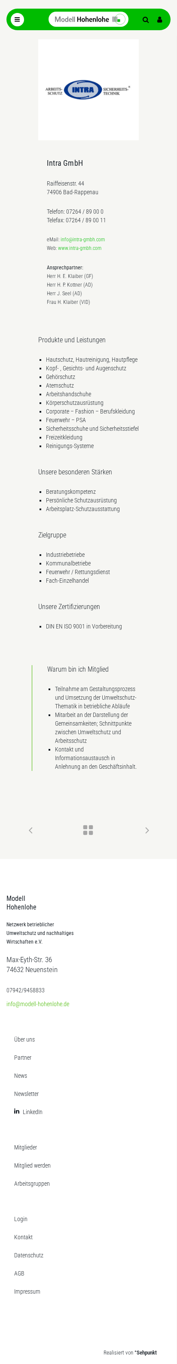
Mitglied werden (32, 1165)
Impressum (27, 1291)
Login (20, 1219)
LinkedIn (33, 1111)
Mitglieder (25, 1147)
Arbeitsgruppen (32, 1183)
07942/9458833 (25, 990)
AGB (19, 1273)
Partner (22, 1057)
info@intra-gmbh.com (83, 240)
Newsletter (26, 1093)
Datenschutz (28, 1255)
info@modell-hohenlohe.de (37, 1004)
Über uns (24, 1039)
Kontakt (23, 1237)
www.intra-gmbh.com (79, 248)
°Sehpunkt (145, 1352)
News (20, 1075)
